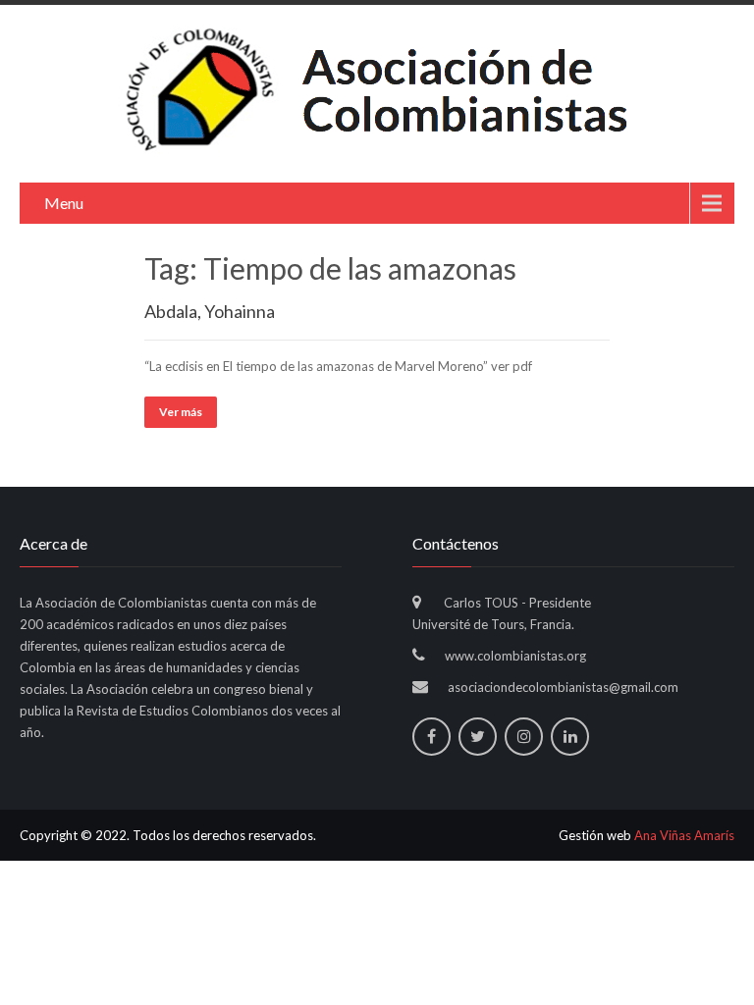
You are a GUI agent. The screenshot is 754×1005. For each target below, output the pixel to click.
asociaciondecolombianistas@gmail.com (563, 687)
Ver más (180, 411)
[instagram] (524, 736)
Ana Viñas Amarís (684, 835)
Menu (63, 202)
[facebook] (431, 736)
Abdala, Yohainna (209, 311)
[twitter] (477, 736)
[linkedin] (570, 736)
